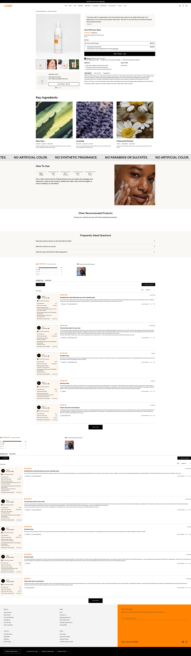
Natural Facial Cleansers (41, 11)
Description (88, 73)
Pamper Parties (64, 639)
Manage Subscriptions (66, 622)
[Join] (186, 618)
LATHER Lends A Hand (66, 641)
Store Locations (8, 625)
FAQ (61, 612)
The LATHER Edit (9, 617)
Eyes (78, 174)
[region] (81, 271)
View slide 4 (60, 87)
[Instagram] (186, 642)
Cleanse (41, 174)
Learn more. (115, 48)
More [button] (61, 631)
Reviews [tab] (39, 280)
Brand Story (7, 615)
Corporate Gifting (65, 636)
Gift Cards (63, 634)
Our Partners (7, 622)
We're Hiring (7, 641)
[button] (66, 6)
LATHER (30, 651)
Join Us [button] (6, 631)
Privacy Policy (62, 651)
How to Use (97, 73)
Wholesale (7, 636)
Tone (53, 174)
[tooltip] (72, 304)
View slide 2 (57, 87)
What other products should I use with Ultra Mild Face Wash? (54, 241)
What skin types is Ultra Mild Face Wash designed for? (51, 252)
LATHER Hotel (8, 634)
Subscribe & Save (65, 620)
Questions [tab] (48, 280)
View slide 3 (58, 87)
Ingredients (106, 73)
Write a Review (150, 285)
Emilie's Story (7, 612)
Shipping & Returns (65, 617)
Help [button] (61, 609)
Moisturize (65, 174)
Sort (142, 289)
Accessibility (63, 625)
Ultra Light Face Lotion (55, 77)
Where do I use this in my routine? (46, 246)
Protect (90, 174)
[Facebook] (183, 642)
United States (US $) (11, 651)
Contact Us (63, 615)
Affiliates (6, 639)
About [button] (6, 609)
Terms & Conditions (48, 651)
